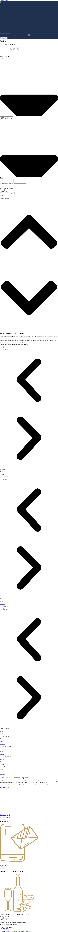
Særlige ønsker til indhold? (6, 188)
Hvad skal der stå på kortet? (7, 183)
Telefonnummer (4, 191)
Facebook (2, 866)
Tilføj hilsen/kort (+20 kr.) (6, 118)
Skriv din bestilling (4, 56)
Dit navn (2, 189)
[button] (29, 36)
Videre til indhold (4, 0)
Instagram (2, 868)
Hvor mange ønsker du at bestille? (8, 44)
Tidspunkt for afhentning (6, 193)
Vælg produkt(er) (4, 57)
